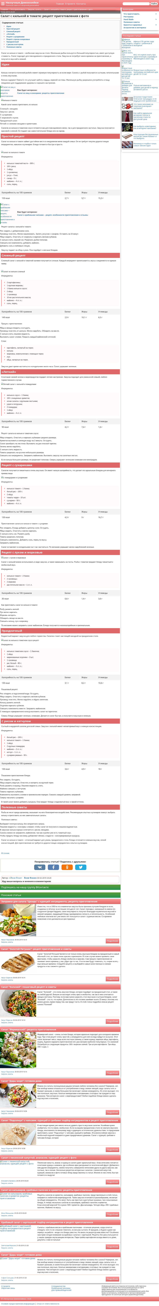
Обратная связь (8, 1288)
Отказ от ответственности (48, 1304)
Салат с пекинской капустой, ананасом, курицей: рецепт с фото (38, 1157)
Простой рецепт (13, 29)
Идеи (8, 26)
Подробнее (112, 941)
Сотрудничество (58, 1286)
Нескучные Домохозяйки (22, 2)
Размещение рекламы (60, 1288)
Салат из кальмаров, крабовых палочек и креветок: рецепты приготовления (46, 1189)
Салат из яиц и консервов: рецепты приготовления (40, 93)
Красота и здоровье (133, 25)
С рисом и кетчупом (14, 44)
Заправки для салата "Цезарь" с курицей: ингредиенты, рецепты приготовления (49, 901)
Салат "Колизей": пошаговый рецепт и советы (28, 986)
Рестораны (128, 16)
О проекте (70, 3)
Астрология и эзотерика (135, 27)
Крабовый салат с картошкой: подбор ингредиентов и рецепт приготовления (47, 1222)
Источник (5, 853)
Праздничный (12, 42)
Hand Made (128, 19)
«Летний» (10, 34)
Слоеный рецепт (13, 31)
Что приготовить (131, 14)
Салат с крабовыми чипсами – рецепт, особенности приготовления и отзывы (52, 215)
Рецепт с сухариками (15, 37)
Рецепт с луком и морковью (18, 39)
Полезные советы (13, 47)
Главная (60, 3)
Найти (154, 4)
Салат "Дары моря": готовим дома (21, 1080)
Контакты (81, 3)
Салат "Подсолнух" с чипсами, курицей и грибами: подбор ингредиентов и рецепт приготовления (59, 1120)
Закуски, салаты (7, 942)
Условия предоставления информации (18, 1304)
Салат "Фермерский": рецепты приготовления (28, 1029)
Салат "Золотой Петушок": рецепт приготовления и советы (36, 948)
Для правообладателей (61, 1290)
